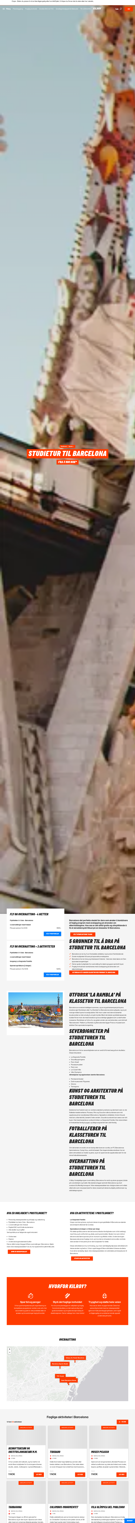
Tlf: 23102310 (85, 9)
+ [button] (9, 1349)
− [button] (9, 1352)
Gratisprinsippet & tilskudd (67, 9)
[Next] (59, 1010)
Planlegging (18, 9)
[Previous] (12, 1010)
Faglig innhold (31, 9)
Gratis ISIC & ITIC (46, 9)
